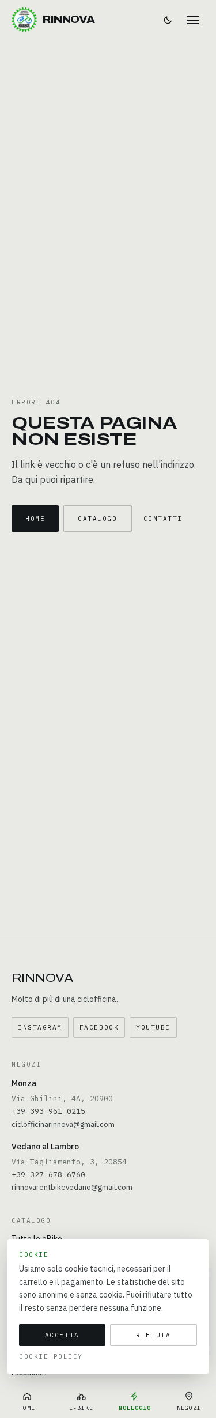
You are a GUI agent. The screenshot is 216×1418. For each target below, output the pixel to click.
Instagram (40, 1027)
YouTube (153, 1027)
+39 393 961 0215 (48, 1111)
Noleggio (135, 1408)
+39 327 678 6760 (48, 1174)
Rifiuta (153, 1335)
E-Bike (81, 1408)
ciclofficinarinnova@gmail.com (63, 1124)
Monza (24, 1083)
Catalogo (97, 519)
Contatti (163, 519)
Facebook (99, 1027)
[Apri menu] (192, 19)
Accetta (62, 1335)
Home (35, 519)
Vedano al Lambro (45, 1146)
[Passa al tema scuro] (167, 19)
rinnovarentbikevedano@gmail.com (72, 1187)
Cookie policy (51, 1356)
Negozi (189, 1408)
